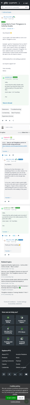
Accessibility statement (15, 304)
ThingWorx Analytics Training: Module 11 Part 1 (14, 292)
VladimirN (7, 137)
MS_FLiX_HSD (8, 17)
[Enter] (2, 7)
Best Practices (16, 113)
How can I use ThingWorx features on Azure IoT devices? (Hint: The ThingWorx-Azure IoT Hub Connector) (14, 273)
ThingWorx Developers (7, 289)
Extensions (5, 109)
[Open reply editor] (15, 127)
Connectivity (5, 113)
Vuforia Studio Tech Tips (7, 269)
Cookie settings (21, 302)
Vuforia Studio (7, 12)
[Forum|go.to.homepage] (9, 3)
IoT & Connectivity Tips (7, 277)
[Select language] (19, 3)
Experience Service (7, 116)
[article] (15, 146)
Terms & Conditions (10, 302)
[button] (2, 3)
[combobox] (15, 7)
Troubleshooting (16, 109)
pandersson (8, 77)
